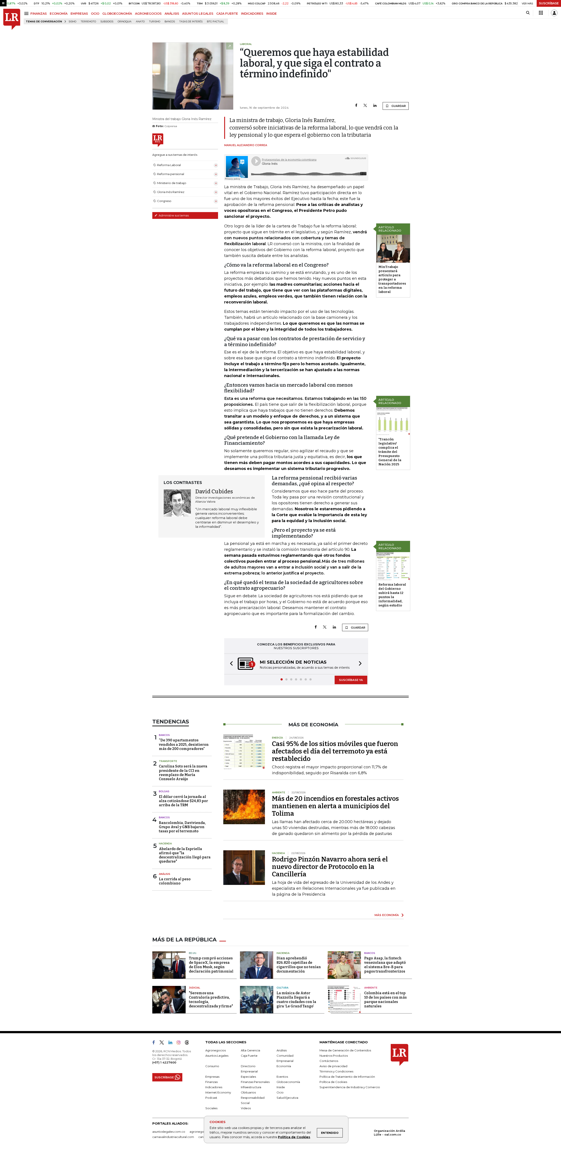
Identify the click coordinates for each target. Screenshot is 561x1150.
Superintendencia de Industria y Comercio (350, 1087)
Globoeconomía (288, 1082)
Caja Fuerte (249, 1055)
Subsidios (106, 21)
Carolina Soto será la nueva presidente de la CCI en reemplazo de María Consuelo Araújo (183, 772)
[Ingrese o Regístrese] (554, 13)
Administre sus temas (173, 215)
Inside (281, 1087)
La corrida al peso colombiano (175, 881)
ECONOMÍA (58, 14)
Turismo (154, 21)
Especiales (248, 1076)
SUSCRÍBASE (549, 3)
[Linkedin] (374, 106)
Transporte (168, 761)
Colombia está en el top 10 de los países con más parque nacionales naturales (385, 999)
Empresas (212, 1076)
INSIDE (271, 14)
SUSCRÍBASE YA (351, 680)
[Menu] (27, 13)
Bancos (170, 21)
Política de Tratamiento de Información (347, 1076)
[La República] (11, 19)
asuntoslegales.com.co (168, 1131)
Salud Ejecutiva (287, 1097)
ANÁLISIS (172, 14)
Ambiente (370, 987)
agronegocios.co (202, 1131)
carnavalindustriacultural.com (173, 1137)
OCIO (95, 14)
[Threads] (189, 1043)
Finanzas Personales (255, 1082)
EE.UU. (193, 953)
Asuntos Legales (216, 1055)
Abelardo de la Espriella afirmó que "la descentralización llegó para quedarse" (185, 855)
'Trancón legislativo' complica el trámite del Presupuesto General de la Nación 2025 (389, 451)
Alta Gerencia (250, 1050)
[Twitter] (365, 106)
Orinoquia (124, 21)
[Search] (528, 13)
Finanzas (211, 1082)
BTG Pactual (215, 21)
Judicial (194, 987)
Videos (246, 1108)
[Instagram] (180, 1043)
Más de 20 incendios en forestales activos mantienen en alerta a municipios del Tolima (335, 806)
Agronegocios (215, 1050)
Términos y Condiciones (336, 1071)
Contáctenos (329, 1061)
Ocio (280, 1092)
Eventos (282, 1076)
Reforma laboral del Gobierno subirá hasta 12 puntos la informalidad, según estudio (392, 595)
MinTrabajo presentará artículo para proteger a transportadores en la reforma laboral (392, 279)
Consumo (212, 1066)
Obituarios (248, 1092)
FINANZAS (38, 14)
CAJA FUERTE (227, 14)
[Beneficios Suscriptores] (541, 13)
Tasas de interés (190, 21)
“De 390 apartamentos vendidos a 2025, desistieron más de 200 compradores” (184, 744)
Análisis (164, 873)
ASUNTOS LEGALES (197, 14)
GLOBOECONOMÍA (117, 14)
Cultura (282, 987)
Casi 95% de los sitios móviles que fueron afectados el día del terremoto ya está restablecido (335, 751)
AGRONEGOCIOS (148, 14)
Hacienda (165, 843)
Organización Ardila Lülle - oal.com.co (389, 1132)
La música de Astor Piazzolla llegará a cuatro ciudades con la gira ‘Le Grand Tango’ (296, 999)
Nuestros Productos (334, 1055)
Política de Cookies (294, 1137)
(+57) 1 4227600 (164, 1062)
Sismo (72, 21)
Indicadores (213, 1087)
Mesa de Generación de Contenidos (345, 1050)
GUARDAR (398, 106)
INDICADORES (252, 14)
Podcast (211, 1097)
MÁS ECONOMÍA (387, 915)
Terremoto (88, 21)
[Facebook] (356, 106)
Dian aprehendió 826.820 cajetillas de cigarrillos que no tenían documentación (299, 964)
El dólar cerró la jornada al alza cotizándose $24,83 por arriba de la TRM (183, 801)
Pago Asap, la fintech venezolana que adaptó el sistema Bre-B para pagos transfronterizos (385, 964)
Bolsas (164, 791)
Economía (284, 1066)
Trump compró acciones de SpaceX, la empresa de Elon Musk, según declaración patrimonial (211, 964)
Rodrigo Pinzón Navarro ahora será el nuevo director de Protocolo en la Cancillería (330, 866)
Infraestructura (251, 1087)
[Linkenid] (172, 1043)
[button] (230, 664)
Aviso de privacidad (333, 1066)
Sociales (211, 1108)
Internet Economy (218, 1092)
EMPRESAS (79, 14)
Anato (140, 21)
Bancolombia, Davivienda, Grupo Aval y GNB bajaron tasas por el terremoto (182, 827)
